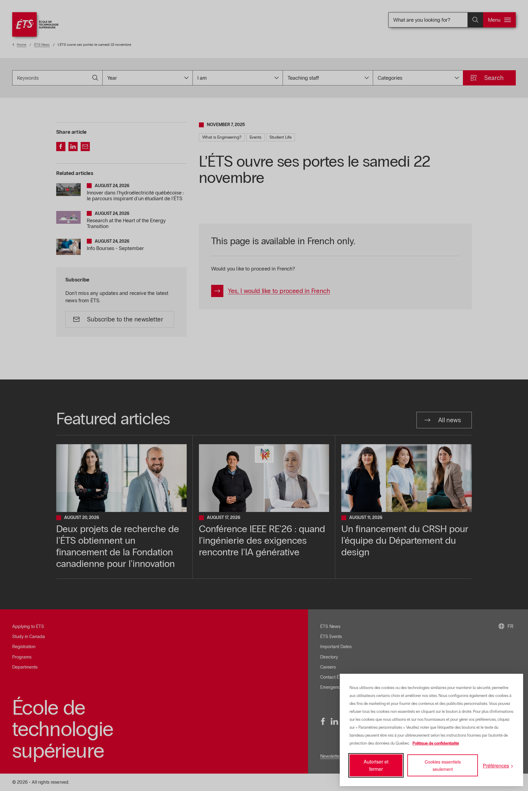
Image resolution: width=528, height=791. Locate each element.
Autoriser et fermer (376, 765)
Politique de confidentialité (436, 743)
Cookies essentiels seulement (443, 765)
